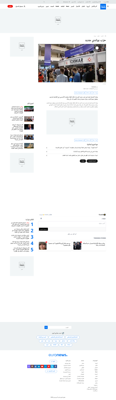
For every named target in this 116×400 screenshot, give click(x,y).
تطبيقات (82, 374)
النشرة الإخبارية (52, 371)
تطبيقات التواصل (80, 376)
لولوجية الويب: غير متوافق (65, 379)
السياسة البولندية (92, 161)
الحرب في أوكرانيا (42, 337)
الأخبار (102, 36)
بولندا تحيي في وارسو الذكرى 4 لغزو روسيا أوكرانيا (85, 151)
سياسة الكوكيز (68, 370)
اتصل (69, 374)
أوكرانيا (54, 345)
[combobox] (52, 2)
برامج (96, 383)
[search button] (44, 2)
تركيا (62, 345)
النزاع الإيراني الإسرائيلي (72, 337)
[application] (72, 63)
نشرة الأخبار (81, 365)
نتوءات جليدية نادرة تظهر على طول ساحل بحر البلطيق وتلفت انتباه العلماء (80, 155)
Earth (57, 6)
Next (67, 6)
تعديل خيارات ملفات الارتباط (65, 381)
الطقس (82, 368)
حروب (47, 345)
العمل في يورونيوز (67, 376)
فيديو (47, 6)
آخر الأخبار (94, 6)
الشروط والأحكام (67, 368)
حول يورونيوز (68, 363)
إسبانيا (68, 345)
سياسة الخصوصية (67, 372)
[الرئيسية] (105, 36)
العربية (105, 1)
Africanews (81, 381)
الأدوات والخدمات (80, 379)
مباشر (10, 6)
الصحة (52, 6)
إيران (42, 341)
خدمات (82, 361)
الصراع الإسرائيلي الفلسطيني (57, 337)
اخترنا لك (30, 103)
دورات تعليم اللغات (80, 383)
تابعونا (82, 372)
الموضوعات (95, 361)
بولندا (95, 36)
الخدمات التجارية (67, 365)
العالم (83, 6)
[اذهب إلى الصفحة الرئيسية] (103, 6)
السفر (72, 6)
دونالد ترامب (72, 341)
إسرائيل (63, 341)
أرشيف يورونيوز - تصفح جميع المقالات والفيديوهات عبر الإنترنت (92, 389)
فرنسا (49, 341)
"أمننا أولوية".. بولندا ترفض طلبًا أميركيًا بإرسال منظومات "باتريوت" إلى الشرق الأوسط (77, 148)
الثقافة (62, 6)
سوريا (56, 341)
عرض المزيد (68, 361)
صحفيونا (95, 385)
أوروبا (88, 6)
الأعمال (78, 6)
